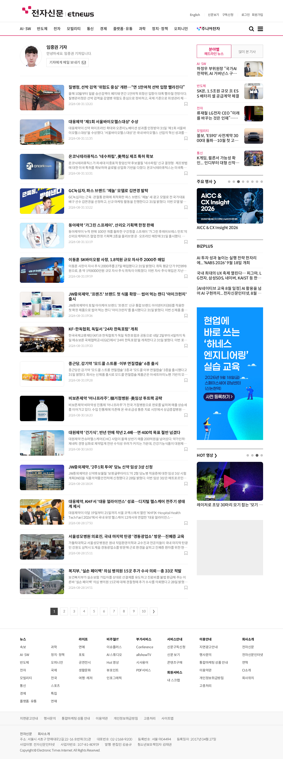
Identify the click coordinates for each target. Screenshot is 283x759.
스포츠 (55, 686)
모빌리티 (74, 29)
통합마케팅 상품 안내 (213, 662)
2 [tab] (234, 181)
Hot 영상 (113, 662)
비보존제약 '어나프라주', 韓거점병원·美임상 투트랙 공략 (115, 398)
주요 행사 (206, 181)
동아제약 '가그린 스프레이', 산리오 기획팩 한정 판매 (111, 225)
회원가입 (257, 15)
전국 (54, 678)
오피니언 (181, 29)
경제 (103, 29)
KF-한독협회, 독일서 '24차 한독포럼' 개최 (103, 329)
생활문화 (85, 670)
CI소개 (246, 670)
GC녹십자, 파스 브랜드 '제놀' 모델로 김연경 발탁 (108, 190)
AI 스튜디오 (114, 655)
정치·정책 (160, 29)
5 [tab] (248, 181)
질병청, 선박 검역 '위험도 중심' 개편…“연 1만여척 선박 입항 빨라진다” (127, 87)
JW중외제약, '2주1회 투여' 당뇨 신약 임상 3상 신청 (111, 467)
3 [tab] (238, 181)
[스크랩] (186, 104)
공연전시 (85, 662)
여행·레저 (85, 678)
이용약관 (205, 670)
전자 (57, 29)
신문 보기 (173, 655)
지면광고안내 (208, 647)
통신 (90, 29)
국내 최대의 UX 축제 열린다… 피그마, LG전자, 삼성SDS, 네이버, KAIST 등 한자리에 (229, 278)
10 (143, 611)
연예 (82, 647)
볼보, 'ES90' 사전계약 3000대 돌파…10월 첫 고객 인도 (217, 140)
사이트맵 (167, 718)
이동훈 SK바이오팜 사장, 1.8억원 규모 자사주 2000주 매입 (117, 259)
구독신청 (227, 15)
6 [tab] (252, 181)
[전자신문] (58, 11)
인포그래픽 (114, 678)
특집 (54, 693)
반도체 (42, 29)
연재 (54, 701)
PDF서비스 (143, 670)
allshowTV (143, 655)
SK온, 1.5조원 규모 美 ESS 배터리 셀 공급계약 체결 (218, 94)
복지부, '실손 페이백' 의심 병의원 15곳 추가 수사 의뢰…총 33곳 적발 (125, 571)
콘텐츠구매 (174, 662)
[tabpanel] (230, 209)
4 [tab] (243, 181)
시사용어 (142, 662)
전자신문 (248, 647)
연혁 (245, 662)
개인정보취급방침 (211, 678)
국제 (54, 670)
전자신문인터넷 (252, 655)
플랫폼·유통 (123, 29)
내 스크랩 (173, 680)
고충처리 (205, 686)
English (195, 15)
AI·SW (25, 29)
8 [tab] (261, 181)
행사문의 (205, 655)
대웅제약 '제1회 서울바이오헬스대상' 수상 (103, 121)
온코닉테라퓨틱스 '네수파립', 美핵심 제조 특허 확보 (111, 156)
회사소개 (44, 734)
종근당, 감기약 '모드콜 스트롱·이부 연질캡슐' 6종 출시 (113, 363)
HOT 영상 (207, 455)
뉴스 (23, 639)
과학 (142, 29)
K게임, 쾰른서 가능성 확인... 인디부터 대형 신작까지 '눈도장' (218, 163)
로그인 (245, 15)
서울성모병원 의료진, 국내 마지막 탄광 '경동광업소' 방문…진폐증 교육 (126, 536)
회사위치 (248, 678)
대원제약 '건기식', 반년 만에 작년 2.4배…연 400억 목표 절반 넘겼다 (124, 432)
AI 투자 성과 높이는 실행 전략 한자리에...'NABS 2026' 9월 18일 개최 (227, 260)
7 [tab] (257, 181)
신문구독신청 (176, 647)
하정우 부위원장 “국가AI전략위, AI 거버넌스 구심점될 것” (217, 73)
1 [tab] (229, 181)
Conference (144, 647)
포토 (82, 655)
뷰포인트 (113, 670)
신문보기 (213, 15)
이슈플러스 (114, 647)
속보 (23, 647)
